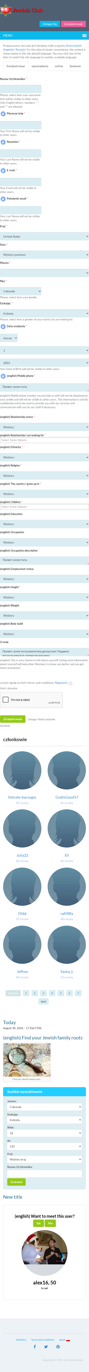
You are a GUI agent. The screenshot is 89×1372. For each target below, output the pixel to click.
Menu (7, 35)
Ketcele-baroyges (22, 797)
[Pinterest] (58, 1347)
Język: (62, 1339)
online (59, 66)
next (43, 1001)
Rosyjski (20, 49)
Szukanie (75, 66)
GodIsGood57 (66, 797)
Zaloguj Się (50, 24)
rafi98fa (66, 913)
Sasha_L (66, 971)
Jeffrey (22, 971)
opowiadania (40, 66)
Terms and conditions (42, 1339)
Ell (67, 855)
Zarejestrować (73, 24)
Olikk (22, 913)
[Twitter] (46, 1347)
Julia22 (22, 855)
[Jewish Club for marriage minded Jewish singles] (44, 10)
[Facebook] (34, 1347)
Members (21, 1339)
